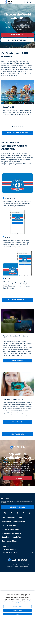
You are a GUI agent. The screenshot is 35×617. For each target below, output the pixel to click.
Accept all (17, 614)
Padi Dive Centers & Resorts (10, 552)
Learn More (17, 478)
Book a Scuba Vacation (10, 529)
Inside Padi (6, 546)
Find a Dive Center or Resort (12, 518)
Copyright (27, 564)
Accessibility (21, 564)
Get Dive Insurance (9, 525)
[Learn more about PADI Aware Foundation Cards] (17, 399)
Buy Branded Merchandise (11, 533)
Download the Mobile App (11, 537)
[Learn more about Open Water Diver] (17, 99)
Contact (16, 566)
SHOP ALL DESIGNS (17, 434)
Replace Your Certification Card (13, 522)
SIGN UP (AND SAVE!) (17, 507)
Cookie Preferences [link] (24, 566)
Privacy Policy (14, 564)
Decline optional (17, 610)
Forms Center (10, 566)
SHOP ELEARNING (17, 35)
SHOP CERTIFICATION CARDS (17, 40)
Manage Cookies (17, 606)
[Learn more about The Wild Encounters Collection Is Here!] (17, 337)
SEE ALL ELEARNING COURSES (17, 133)
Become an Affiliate (9, 541)
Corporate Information (9, 549)
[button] (12, 127)
